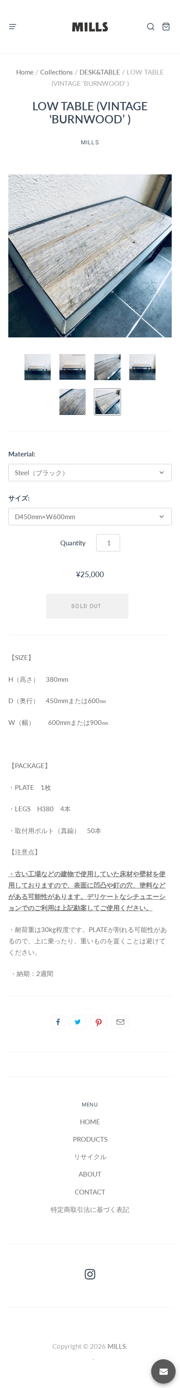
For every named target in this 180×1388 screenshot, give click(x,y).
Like (58, 1022)
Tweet (77, 1022)
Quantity (73, 543)
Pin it (98, 1022)
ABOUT (90, 1174)
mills (90, 142)
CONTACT (90, 1192)
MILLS (116, 1346)
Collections (57, 72)
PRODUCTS (90, 1139)
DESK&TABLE (100, 72)
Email (120, 1022)
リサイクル (90, 1156)
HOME (90, 1122)
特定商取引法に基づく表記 (90, 1209)
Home (25, 72)
